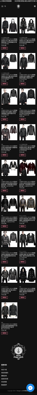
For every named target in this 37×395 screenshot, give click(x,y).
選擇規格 (4, 48)
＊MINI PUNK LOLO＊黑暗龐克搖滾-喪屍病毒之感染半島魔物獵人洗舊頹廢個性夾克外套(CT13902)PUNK (27, 220)
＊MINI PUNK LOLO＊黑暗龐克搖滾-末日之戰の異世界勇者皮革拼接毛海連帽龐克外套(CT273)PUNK (27, 41)
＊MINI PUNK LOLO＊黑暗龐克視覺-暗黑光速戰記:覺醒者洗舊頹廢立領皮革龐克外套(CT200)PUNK (9, 113)
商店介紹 (4, 369)
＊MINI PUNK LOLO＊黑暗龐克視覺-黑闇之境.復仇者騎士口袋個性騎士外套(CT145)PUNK (9, 291)
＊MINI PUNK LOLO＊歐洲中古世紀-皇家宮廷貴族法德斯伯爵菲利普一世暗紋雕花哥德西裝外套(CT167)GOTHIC (9, 184)
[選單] (2, 6)
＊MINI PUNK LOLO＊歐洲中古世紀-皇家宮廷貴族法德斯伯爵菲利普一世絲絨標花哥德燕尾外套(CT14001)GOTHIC (9, 220)
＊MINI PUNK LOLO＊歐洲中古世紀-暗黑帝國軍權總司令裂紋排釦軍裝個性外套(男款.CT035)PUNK (9, 326)
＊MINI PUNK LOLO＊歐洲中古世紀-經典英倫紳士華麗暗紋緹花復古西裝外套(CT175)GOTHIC (9, 148)
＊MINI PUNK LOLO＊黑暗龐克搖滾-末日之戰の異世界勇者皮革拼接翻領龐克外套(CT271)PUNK (9, 77)
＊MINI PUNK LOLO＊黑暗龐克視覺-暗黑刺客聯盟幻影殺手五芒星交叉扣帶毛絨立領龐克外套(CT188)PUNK (27, 113)
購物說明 (4, 376)
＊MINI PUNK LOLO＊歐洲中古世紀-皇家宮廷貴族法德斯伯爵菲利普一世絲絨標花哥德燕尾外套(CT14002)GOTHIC (27, 184)
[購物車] (35, 6)
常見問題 (4, 382)
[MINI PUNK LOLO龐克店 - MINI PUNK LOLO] (18, 6)
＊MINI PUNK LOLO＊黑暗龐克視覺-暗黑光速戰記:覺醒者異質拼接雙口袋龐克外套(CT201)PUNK (27, 77)
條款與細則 (4, 373)
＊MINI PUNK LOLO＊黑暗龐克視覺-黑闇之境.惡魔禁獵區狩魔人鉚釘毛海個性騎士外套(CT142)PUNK (27, 255)
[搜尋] (5, 6)
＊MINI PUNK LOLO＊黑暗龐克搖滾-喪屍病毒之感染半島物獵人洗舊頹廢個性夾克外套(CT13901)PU (9, 255)
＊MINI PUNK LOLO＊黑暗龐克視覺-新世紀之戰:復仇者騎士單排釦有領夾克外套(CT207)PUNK (27, 148)
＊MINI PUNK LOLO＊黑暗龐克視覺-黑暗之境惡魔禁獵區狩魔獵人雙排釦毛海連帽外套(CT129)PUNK (27, 291)
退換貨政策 (4, 379)
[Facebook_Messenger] (30, 388)
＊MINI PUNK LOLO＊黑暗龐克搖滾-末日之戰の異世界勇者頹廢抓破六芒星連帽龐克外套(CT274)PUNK (9, 41)
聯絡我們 (4, 385)
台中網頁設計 (25, 390)
